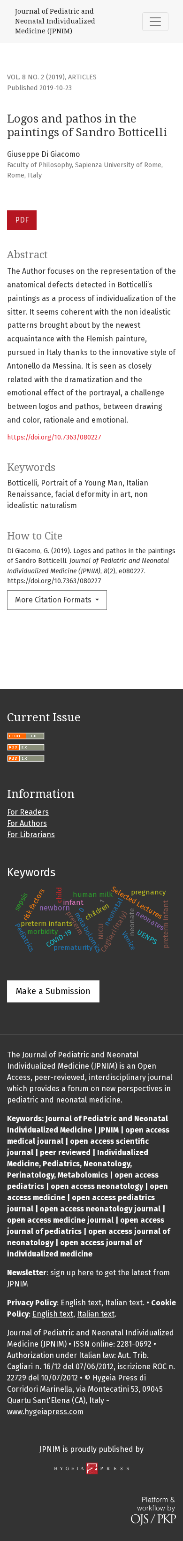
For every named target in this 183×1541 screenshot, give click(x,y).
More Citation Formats (54, 599)
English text (81, 1302)
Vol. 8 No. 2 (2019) (36, 77)
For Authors (27, 823)
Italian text (124, 1302)
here (85, 1272)
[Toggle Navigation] (155, 21)
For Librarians (31, 834)
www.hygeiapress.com (45, 1411)
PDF (22, 220)
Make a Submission (53, 991)
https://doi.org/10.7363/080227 (54, 437)
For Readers (28, 812)
